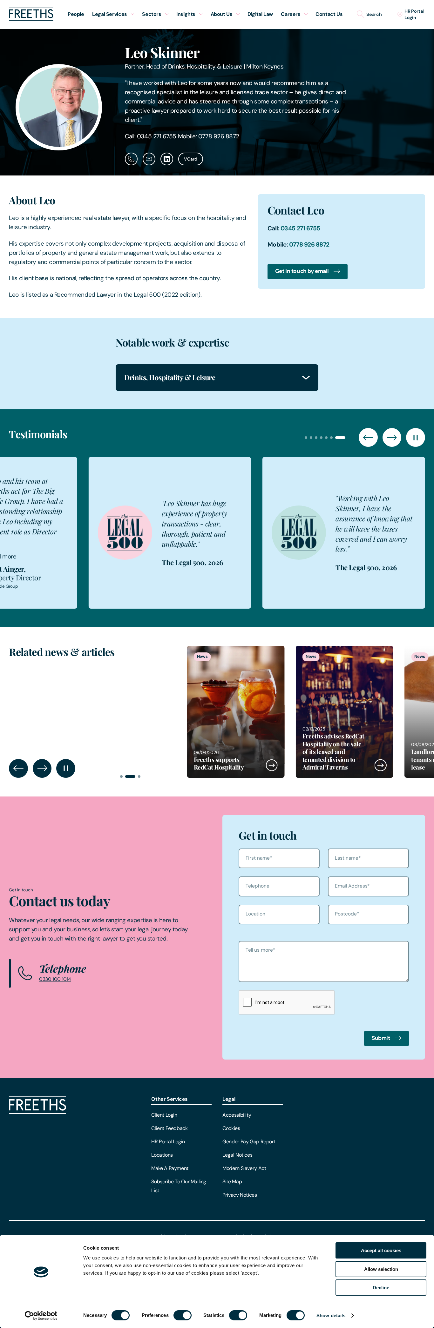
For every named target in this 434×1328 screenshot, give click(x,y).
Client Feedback (169, 1128)
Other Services (169, 1099)
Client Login (164, 1115)
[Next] (392, 437)
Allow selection (381, 1269)
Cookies (231, 1128)
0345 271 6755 (156, 136)
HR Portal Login (168, 1141)
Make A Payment (169, 1168)
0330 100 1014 (55, 979)
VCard (190, 159)
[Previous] (368, 437)
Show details (330, 1315)
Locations (162, 1155)
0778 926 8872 (218, 136)
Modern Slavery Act (244, 1168)
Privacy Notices (239, 1195)
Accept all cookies (381, 1250)
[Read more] (267, 712)
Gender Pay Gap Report (248, 1141)
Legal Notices (237, 1155)
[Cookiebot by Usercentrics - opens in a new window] (41, 1315)
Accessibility (236, 1115)
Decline (381, 1287)
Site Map (232, 1181)
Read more (96, 551)
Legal (228, 1099)
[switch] (182, 1315)
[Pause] (415, 437)
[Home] (37, 1112)
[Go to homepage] (31, 19)
